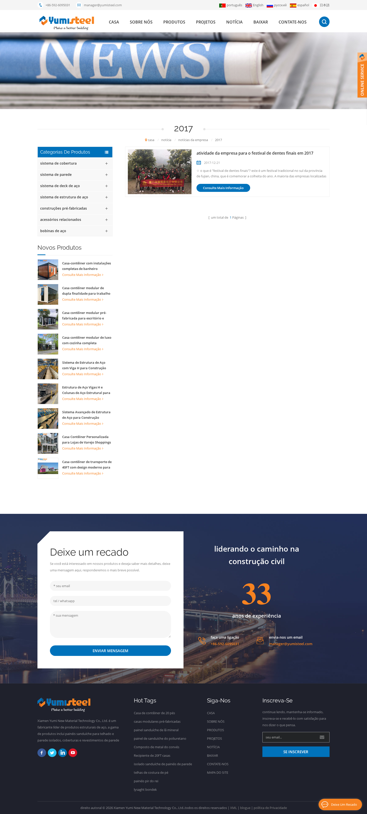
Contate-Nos (293, 22)
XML (233, 807)
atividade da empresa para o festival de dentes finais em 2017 (254, 153)
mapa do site (217, 772)
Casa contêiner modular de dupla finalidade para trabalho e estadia (86, 291)
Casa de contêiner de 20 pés (154, 713)
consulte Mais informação (81, 274)
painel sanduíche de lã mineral (156, 730)
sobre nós (141, 22)
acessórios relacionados (60, 219)
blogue (245, 807)
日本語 (325, 5)
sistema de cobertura (58, 163)
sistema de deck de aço (60, 185)
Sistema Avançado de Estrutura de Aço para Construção (86, 415)
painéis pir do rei (146, 781)
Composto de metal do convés (156, 747)
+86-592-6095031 (57, 5)
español (303, 5)
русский (280, 5)
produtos (174, 22)
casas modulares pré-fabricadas (157, 721)
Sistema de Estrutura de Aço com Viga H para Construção (84, 365)
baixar (260, 22)
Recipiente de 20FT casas (152, 755)
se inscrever (295, 751)
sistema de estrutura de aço (64, 197)
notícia (234, 22)
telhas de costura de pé (151, 772)
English (258, 5)
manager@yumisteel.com (103, 5)
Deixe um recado (344, 804)
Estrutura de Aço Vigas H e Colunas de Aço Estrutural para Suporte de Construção (86, 390)
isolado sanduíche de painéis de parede (163, 764)
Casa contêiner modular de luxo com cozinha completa (86, 340)
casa (114, 22)
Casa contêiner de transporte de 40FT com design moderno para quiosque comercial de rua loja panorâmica (87, 465)
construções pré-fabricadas (63, 208)
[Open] (362, 75)
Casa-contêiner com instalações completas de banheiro (86, 266)
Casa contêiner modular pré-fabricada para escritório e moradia (84, 315)
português (234, 5)
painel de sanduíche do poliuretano (160, 738)
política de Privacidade (270, 807)
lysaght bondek (145, 789)
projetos (205, 22)
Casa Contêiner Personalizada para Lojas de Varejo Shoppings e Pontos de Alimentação (86, 440)
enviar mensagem (110, 650)
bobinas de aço (53, 230)
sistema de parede (56, 174)
